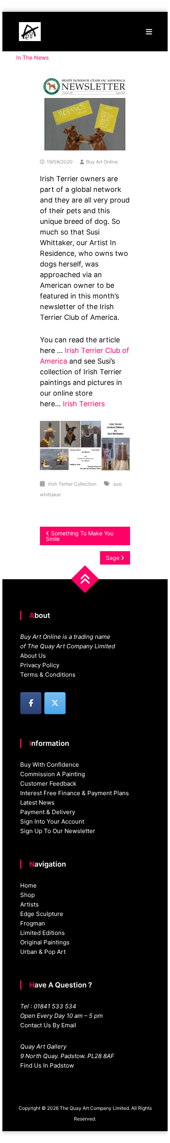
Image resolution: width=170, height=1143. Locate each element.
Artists (29, 904)
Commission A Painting (52, 774)
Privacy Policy (39, 665)
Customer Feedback (48, 783)
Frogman (32, 923)
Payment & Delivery (47, 812)
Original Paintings (45, 942)
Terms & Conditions (48, 674)
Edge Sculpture (41, 914)
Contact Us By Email (48, 1025)
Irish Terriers (84, 404)
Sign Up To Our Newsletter (57, 831)
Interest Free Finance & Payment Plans (74, 793)
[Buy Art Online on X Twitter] (55, 703)
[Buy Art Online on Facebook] (31, 703)
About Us (33, 655)
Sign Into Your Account (52, 821)
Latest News (37, 802)
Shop (27, 895)
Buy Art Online (102, 162)
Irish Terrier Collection (72, 484)
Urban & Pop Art (43, 951)
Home (28, 885)
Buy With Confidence (49, 764)
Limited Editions (42, 933)
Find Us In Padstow (47, 1065)
